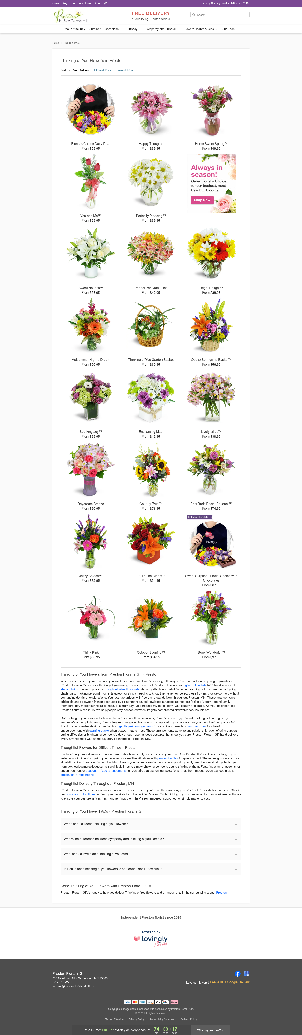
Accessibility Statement (162, 1019)
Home (55, 42)
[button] (291, 1017)
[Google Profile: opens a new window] (247, 974)
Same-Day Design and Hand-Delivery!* (79, 3)
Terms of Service (114, 1019)
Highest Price (102, 70)
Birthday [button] (132, 29)
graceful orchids (195, 685)
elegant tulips (69, 689)
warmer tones (197, 726)
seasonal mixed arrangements (106, 770)
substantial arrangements (78, 774)
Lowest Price (124, 70)
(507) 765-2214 (62, 982)
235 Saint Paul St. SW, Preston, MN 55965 (80, 978)
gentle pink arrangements (136, 726)
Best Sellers (80, 70)
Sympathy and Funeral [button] (161, 29)
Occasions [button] (112, 29)
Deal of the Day (74, 29)
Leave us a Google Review (230, 982)
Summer (95, 29)
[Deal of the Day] (211, 183)
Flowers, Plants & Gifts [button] (199, 29)
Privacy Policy (136, 1019)
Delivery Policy (188, 1019)
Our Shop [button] (228, 29)
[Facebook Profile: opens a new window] (238, 974)
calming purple (99, 730)
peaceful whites (167, 758)
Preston (221, 892)
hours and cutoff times (81, 794)
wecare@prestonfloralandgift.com (74, 986)
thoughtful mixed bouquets (122, 689)
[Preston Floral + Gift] (82, 16)
